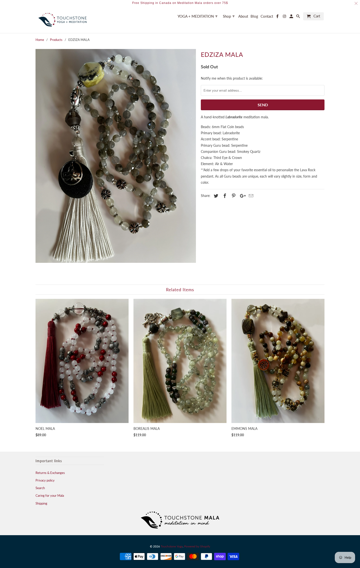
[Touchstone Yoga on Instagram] (284, 17)
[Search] (298, 17)
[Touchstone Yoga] (62, 19)
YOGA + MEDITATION (197, 16)
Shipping (41, 503)
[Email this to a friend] (250, 195)
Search (40, 488)
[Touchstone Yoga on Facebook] (278, 17)
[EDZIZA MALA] (116, 156)
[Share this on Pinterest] (233, 195)
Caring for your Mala (50, 495)
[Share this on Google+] (241, 195)
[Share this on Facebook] (224, 195)
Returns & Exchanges (50, 473)
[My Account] (291, 17)
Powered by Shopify (197, 546)
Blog (254, 16)
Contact (267, 16)
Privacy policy (45, 480)
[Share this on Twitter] (215, 195)
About (243, 16)
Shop (229, 16)
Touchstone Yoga (172, 546)
